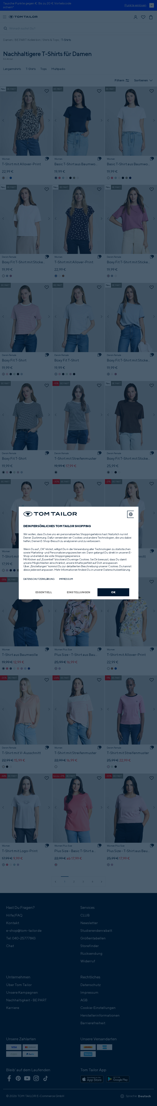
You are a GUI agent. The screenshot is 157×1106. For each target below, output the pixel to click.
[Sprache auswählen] (131, 514)
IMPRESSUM (66, 579)
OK (113, 592)
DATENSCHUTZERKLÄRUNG (39, 579)
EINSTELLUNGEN (78, 592)
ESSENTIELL (43, 592)
